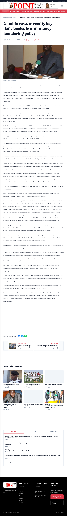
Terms (62, 512)
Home (5, 17)
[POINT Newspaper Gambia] (52, 1)
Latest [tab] (13, 431)
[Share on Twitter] (22, 336)
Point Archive (61, 1)
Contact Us (38, 489)
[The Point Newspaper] (54, 1)
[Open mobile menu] (62, 6)
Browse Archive (54, 502)
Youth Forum (22, 502)
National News (23, 489)
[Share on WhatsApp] (25, 336)
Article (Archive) (12, 17)
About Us (37, 486)
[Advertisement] (33, 318)
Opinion (21, 498)
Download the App (57, 496)
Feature (21, 500)
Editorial (21, 491)
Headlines (22, 486)
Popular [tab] (33, 431)
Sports (21, 493)
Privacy (57, 512)
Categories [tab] (53, 431)
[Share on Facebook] (19, 336)
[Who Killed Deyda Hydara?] (51, 6)
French (21, 496)
